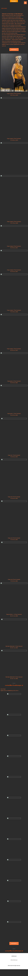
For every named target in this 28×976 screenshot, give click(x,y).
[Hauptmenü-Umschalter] (25, 2)
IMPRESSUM (14, 956)
